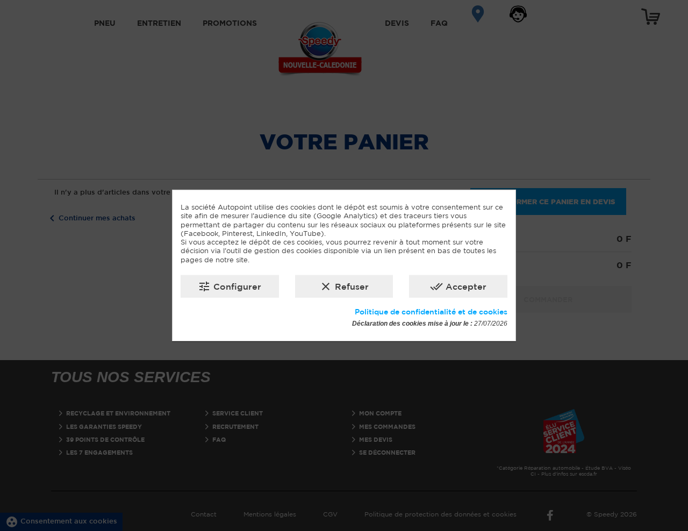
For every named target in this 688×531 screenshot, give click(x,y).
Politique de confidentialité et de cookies (431, 311)
